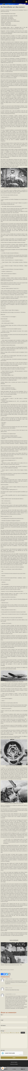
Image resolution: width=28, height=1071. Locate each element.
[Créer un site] (5, 1069)
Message (2, 1030)
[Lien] (13, 1032)
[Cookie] (2, 1068)
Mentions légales (14, 1062)
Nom (1, 1014)
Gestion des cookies (14, 1064)
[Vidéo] (18, 1032)
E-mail (2, 1020)
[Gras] (1, 1032)
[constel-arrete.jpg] (14, 675)
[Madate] (14, 1069)
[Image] (17, 1032)
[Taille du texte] (6, 1032)
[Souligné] (4, 1032)
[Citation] (10, 1032)
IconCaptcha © (21, 1054)
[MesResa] (23, 1069)
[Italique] (3, 1032)
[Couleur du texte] (8, 1032)
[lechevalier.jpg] (14, 952)
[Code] (20, 1032)
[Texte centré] (12, 1032)
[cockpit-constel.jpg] (14, 177)
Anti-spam (3, 1050)
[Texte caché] (15, 1032)
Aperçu (23, 1032)
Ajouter (14, 1057)
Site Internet (3, 1025)
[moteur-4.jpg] (14, 752)
